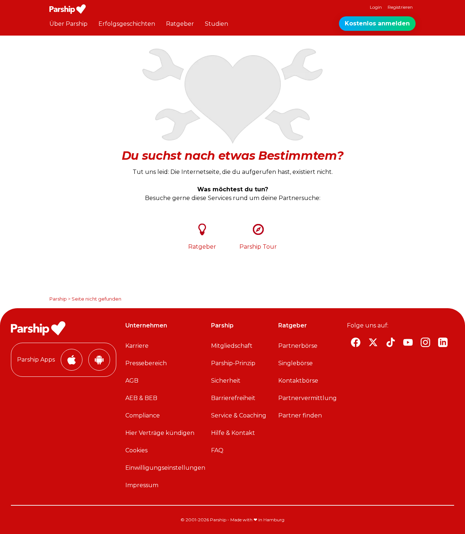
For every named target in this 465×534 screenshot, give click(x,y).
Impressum (141, 485)
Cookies (136, 450)
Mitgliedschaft (231, 345)
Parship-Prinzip (233, 363)
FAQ (217, 450)
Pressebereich (146, 363)
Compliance (142, 415)
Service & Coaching (238, 415)
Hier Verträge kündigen (159, 432)
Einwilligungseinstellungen (165, 467)
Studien (216, 23)
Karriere (137, 345)
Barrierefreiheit (233, 398)
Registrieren (400, 7)
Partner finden (300, 415)
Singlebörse (295, 363)
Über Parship (68, 23)
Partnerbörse (298, 345)
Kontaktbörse (298, 380)
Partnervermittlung (307, 398)
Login (376, 7)
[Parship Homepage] (67, 9)
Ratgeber (180, 23)
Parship (58, 299)
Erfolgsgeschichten (126, 23)
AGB (131, 380)
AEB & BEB (141, 398)
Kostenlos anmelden (377, 23)
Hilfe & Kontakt (233, 432)
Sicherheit (225, 380)
